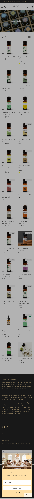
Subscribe (17, 488)
